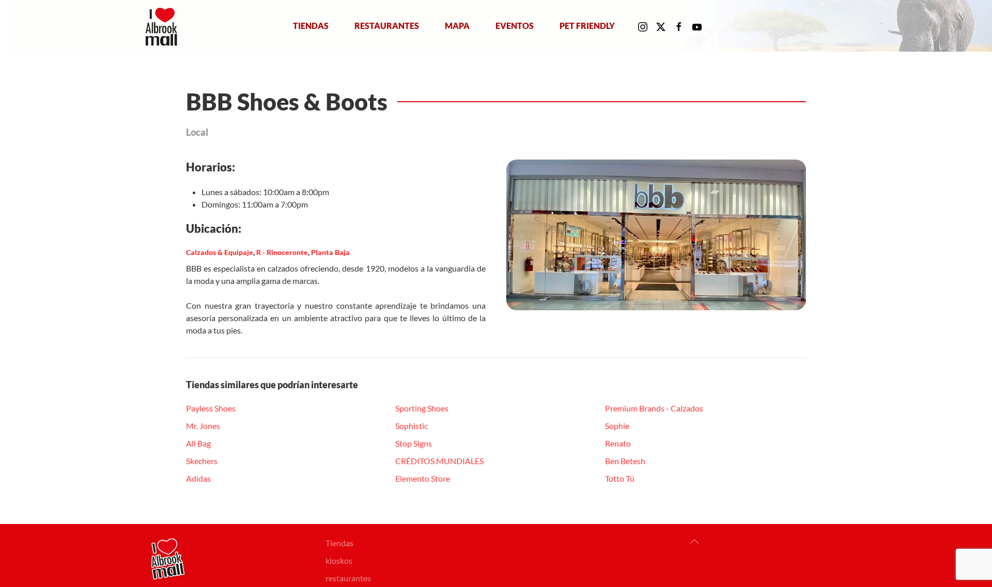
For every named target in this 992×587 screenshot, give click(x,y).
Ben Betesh (625, 461)
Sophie (617, 426)
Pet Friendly (587, 25)
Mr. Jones (203, 426)
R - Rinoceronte (282, 252)
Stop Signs (413, 443)
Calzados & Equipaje (219, 252)
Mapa (457, 25)
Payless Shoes (211, 408)
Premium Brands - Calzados (654, 408)
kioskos (339, 560)
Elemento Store (422, 478)
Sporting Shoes (421, 408)
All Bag (198, 443)
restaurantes (348, 578)
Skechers (202, 461)
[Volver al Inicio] (163, 25)
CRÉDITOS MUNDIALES (439, 461)
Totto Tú (619, 478)
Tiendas (311, 25)
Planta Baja (330, 252)
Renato (618, 443)
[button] (694, 541)
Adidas (198, 478)
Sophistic (411, 426)
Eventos (514, 25)
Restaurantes (386, 25)
